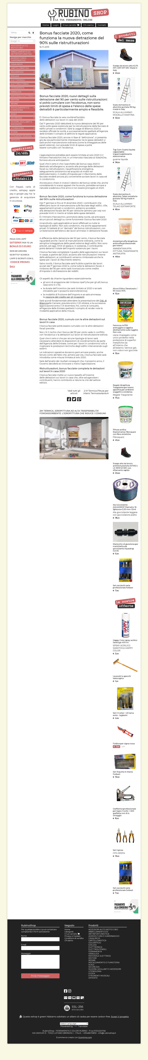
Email (23, 945)
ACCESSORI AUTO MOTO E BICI (19, 47)
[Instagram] (69, 992)
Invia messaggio (40, 975)
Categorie (69, 932)
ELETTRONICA (18, 80)
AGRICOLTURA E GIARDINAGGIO (18, 59)
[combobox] (22, 41)
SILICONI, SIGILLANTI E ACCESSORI (21, 123)
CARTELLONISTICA (20, 68)
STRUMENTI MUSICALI (21, 136)
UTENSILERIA (17, 128)
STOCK (14, 132)
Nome (24, 936)
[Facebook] (65, 992)
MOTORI (15, 100)
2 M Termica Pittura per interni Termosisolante (95, 392)
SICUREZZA (16, 118)
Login (56, 25)
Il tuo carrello (70, 25)
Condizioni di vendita (74, 938)
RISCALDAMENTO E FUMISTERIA (20, 109)
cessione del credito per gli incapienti (64, 297)
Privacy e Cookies (72, 936)
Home (46, 25)
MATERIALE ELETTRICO (22, 96)
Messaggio (26, 953)
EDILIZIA (15, 76)
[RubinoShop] (74, 15)
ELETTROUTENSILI (20, 84)
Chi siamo (88, 25)
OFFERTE (15, 140)
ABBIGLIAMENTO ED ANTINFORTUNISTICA (21, 53)
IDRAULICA (16, 92)
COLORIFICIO (17, 72)
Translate (83, 1026)
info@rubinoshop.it (107, 1033)
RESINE (14, 104)
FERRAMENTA (17, 88)
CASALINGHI (17, 64)
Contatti (102, 25)
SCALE (14, 114)
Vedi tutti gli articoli (74, 392)
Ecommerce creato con (74, 1037)
